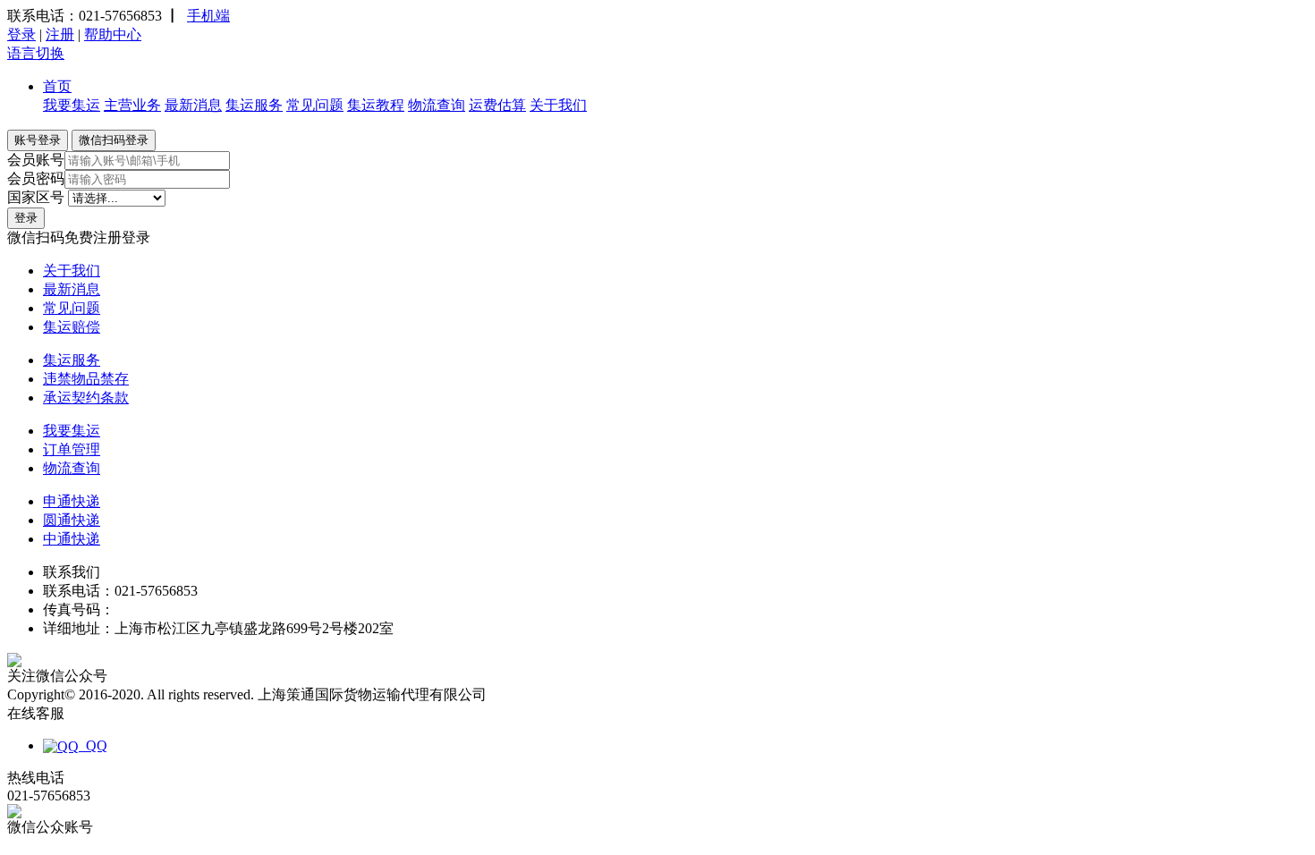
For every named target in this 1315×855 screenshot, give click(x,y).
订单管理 (71, 449)
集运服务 (254, 105)
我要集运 (71, 105)
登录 (21, 34)
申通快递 (71, 501)
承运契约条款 (86, 397)
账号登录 (37, 140)
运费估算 (497, 105)
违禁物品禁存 (86, 378)
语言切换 (35, 53)
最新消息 (193, 105)
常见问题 (315, 105)
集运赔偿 (71, 326)
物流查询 (436, 105)
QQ (93, 745)
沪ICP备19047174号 (551, 694)
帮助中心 (112, 34)
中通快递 (71, 538)
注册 (60, 34)
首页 (57, 86)
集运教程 (375, 105)
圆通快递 (71, 520)
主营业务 (132, 105)
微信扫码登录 (113, 140)
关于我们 (558, 105)
